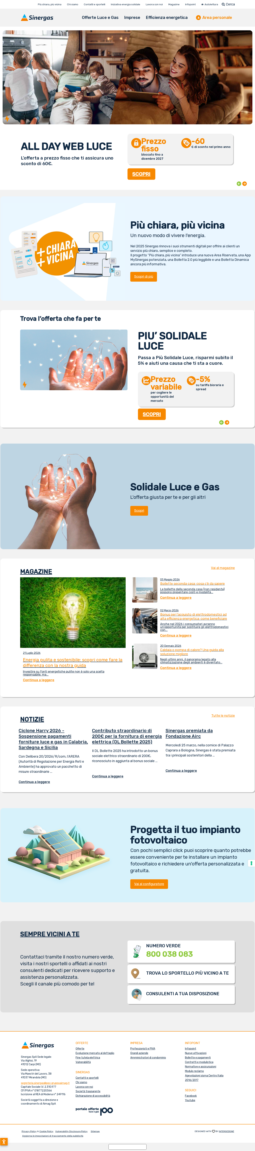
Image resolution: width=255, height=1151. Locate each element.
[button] (4, 1141)
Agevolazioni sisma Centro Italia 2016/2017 (204, 1078)
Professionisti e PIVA (142, 1048)
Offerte (80, 1048)
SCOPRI (141, 178)
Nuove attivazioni (195, 1053)
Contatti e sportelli (87, 1077)
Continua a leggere (37, 782)
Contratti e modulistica (199, 1062)
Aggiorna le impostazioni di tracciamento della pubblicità (52, 1136)
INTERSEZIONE (226, 1131)
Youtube (190, 1100)
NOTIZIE (32, 719)
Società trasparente (88, 1091)
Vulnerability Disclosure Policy (71, 1131)
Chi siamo (81, 1082)
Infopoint (190, 1048)
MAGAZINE (36, 571)
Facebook (191, 1095)
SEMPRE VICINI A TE (50, 934)
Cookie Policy (46, 1131)
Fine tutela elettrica (88, 1057)
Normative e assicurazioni (200, 1066)
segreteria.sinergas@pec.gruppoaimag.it (45, 1083)
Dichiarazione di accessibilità (93, 1095)
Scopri (139, 511)
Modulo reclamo (194, 1071)
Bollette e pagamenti (198, 1057)
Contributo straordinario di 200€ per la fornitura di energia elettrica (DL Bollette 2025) (127, 736)
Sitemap (95, 1131)
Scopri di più (143, 277)
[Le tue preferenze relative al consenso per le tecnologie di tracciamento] (251, 863)
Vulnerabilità (83, 1062)
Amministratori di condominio (148, 1057)
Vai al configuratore (149, 884)
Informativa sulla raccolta (127, 1146)
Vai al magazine (223, 568)
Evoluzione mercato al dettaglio (95, 1053)
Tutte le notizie (223, 716)
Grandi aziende (139, 1053)
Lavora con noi (84, 1086)
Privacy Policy (29, 1131)
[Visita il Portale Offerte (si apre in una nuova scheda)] (94, 1111)
